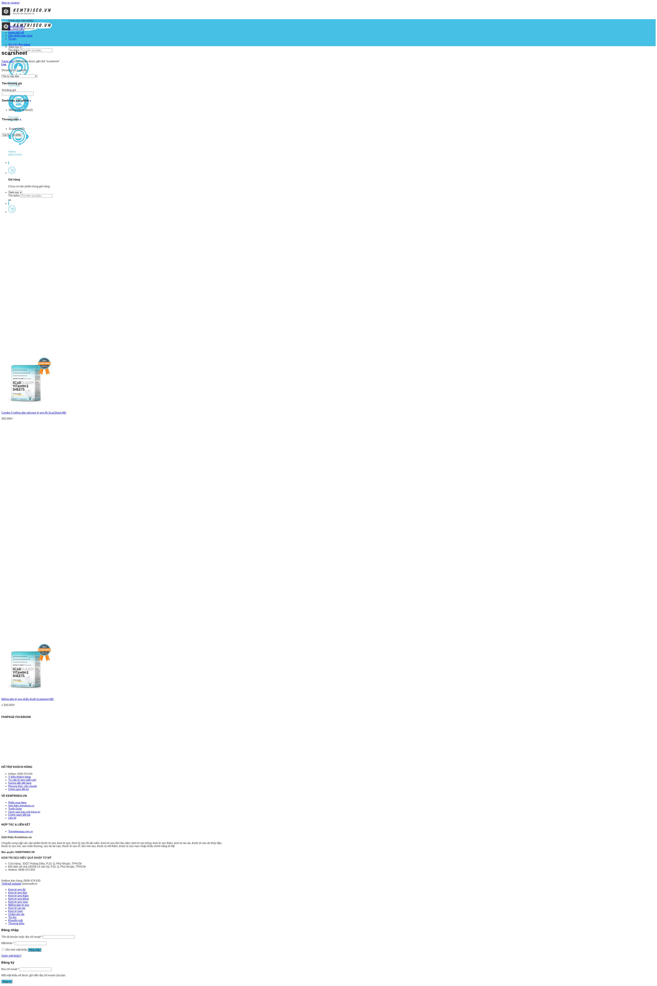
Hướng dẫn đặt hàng (19, 783)
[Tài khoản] (8, 203)
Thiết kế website (11, 883)
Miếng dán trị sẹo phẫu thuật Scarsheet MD (27, 699)
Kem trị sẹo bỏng (18, 898)
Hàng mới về (16, 32)
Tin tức (12, 38)
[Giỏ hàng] (11, 172)
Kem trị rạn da (16, 908)
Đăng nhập (34, 950)
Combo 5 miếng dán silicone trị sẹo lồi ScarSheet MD (33, 412)
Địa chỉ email (10, 969)
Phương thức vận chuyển (22, 786)
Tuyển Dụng (15, 808)
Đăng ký (7, 981)
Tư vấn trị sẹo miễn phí (22, 779)
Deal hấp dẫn (16, 26)
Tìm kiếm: (14, 195)
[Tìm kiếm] (9, 200)
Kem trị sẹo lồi (16, 889)
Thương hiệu (16, 29)
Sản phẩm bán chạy (20, 35)
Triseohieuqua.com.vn (20, 831)
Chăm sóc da (16, 914)
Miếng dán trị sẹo (21, 109)
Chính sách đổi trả (18, 789)
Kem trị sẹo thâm (18, 895)
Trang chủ (7, 61)
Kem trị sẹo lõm (17, 892)
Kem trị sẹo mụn (18, 901)
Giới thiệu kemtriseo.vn (21, 805)
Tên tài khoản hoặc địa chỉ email (21, 936)
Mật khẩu (7, 943)
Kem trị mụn (15, 911)
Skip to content (10, 2)
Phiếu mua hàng (17, 802)
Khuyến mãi (15, 920)
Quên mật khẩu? (11, 955)
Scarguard (17, 128)
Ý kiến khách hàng (19, 776)
